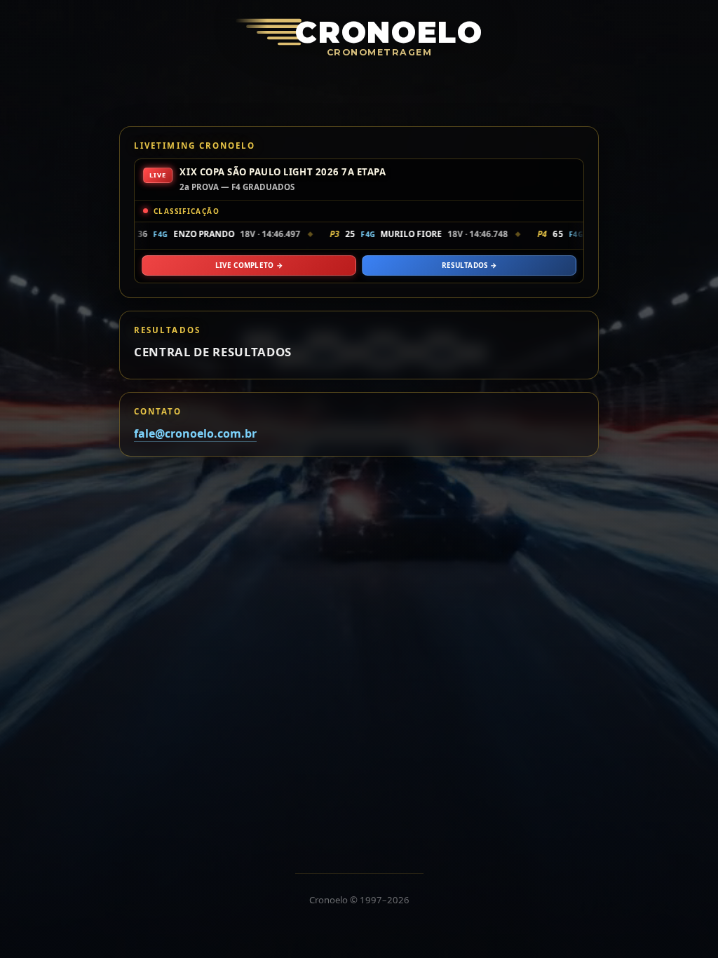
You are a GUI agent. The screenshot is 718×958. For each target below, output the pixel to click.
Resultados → (469, 265)
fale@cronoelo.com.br (195, 433)
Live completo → (249, 265)
